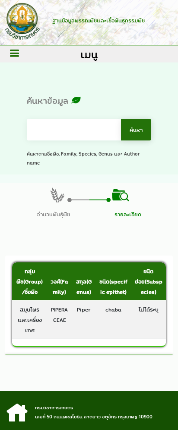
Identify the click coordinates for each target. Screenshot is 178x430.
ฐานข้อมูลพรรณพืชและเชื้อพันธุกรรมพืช (98, 20)
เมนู (89, 54)
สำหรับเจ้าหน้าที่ (89, 410)
